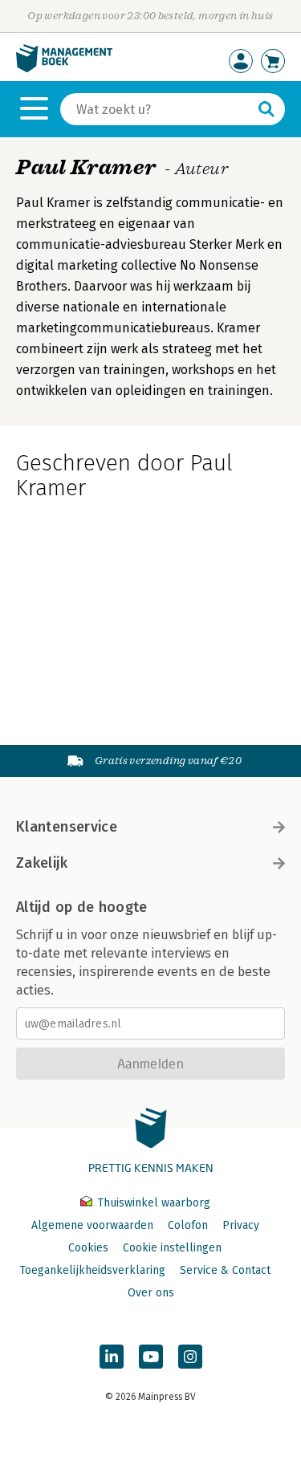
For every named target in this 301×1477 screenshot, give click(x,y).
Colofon (188, 1225)
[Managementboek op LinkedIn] (112, 1357)
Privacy (240, 1225)
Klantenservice (66, 827)
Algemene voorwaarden (92, 1225)
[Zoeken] (266, 109)
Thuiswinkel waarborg (152, 1203)
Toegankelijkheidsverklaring (92, 1270)
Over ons (151, 1293)
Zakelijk (41, 863)
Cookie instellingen (172, 1248)
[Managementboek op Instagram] (190, 1357)
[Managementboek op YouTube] (151, 1357)
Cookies (88, 1248)
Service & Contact (225, 1270)
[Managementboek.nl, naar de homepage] (64, 68)
